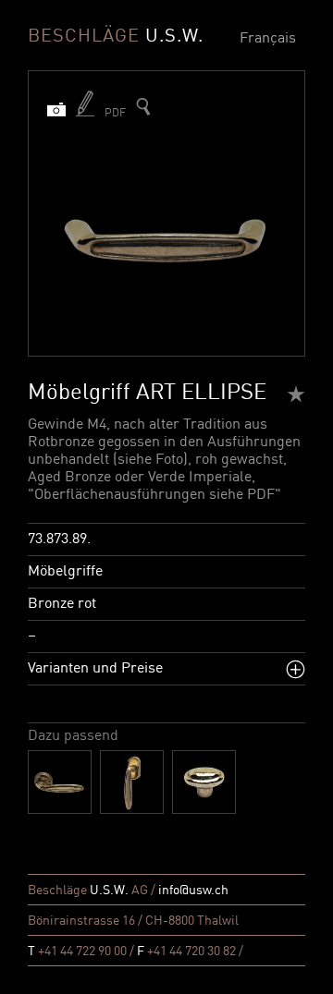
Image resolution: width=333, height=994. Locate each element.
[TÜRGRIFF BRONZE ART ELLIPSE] (60, 782)
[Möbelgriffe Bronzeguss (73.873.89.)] (143, 106)
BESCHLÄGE (116, 37)
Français (268, 38)
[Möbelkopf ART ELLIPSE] (204, 782)
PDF (115, 113)
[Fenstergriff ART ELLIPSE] (132, 782)
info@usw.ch (193, 890)
